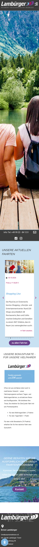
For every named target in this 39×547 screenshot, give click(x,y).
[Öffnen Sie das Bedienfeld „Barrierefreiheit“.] (4, 542)
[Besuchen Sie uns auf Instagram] (21, 238)
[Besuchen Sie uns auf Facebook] (16, 238)
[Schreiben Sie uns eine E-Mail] (34, 232)
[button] (36, 4)
